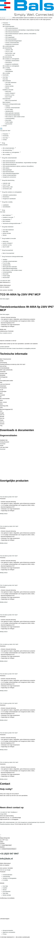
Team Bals (8, 84)
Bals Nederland (7, 80)
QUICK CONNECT (10, 93)
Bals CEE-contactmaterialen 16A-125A (10, 822)
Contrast (3, 845)
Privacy (5, 934)
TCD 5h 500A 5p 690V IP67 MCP (9, 733)
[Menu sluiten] (0, 836)
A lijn (37, 822)
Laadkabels (8, 69)
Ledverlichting (6, 876)
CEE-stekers (8, 35)
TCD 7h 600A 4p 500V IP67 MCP (9, 703)
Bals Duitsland (6, 102)
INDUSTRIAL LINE (10, 53)
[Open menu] (1, 129)
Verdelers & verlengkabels (9, 878)
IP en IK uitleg (9, 109)
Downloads (5, 75)
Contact (5, 125)
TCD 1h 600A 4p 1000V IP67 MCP (9, 644)
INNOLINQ (8, 91)
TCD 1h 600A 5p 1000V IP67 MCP (9, 526)
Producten (5, 23)
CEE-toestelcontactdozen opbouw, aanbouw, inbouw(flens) (20, 33)
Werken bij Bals (9, 86)
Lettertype (4, 848)
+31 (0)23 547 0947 (5, 812)
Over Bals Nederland (10, 82)
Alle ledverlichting (7, 48)
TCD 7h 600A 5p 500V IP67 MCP (9, 585)
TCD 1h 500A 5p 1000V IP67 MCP (9, 762)
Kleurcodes (8, 120)
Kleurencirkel (8, 124)
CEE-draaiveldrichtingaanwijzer (13, 40)
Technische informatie (6, 348)
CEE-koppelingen (9, 37)
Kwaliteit (5, 888)
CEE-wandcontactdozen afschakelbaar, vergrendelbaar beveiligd (22, 30)
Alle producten (6, 24)
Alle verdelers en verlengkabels (11, 58)
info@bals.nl (14, 812)
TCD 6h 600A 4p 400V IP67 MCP (9, 674)
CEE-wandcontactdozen (11, 28)
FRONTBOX (8, 62)
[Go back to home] (27, 16)
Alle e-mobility (6, 67)
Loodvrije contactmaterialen (12, 107)
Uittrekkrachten (9, 111)
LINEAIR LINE (9, 49)
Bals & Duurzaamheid (11, 100)
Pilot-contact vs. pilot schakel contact (15, 116)
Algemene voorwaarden (9, 932)
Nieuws (7, 88)
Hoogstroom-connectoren (12, 44)
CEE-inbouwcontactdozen (12, 32)
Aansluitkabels (9, 71)
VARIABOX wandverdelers (12, 60)
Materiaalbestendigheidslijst (12, 115)
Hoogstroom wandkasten (11, 64)
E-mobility (5, 880)
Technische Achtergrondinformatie (11, 104)
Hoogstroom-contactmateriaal (28, 822)
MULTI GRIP (8, 97)
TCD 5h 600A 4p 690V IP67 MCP (9, 615)
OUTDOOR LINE (9, 55)
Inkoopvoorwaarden (8, 930)
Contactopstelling (9, 118)
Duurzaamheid (6, 98)
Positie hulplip (9, 122)
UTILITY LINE (9, 51)
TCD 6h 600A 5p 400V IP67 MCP (9, 556)
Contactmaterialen (7, 874)
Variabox (7, 106)
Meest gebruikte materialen (12, 113)
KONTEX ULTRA (9, 95)
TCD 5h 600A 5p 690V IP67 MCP (9, 497)
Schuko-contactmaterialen (12, 42)
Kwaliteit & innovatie (8, 89)
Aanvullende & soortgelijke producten (26, 348)
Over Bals (5, 77)
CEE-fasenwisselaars (11, 39)
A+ (7, 839)
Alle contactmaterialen (8, 26)
